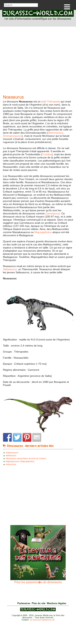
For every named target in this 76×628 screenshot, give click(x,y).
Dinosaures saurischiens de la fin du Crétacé (26, 458)
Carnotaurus (52, 213)
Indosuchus (11, 464)
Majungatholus (43, 232)
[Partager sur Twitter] (17, 437)
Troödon (47, 154)
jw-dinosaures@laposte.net (42, 620)
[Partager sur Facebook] (7, 437)
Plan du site (38, 603)
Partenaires (23, 603)
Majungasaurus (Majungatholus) (20, 461)
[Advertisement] (38, 61)
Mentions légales (56, 603)
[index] (38, 15)
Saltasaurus (10, 269)
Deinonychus (55, 132)
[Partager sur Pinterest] (27, 437)
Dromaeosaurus (12, 135)
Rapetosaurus (12, 452)
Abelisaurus (11, 455)
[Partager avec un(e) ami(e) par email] (36, 437)
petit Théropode (50, 101)
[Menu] (67, 7)
